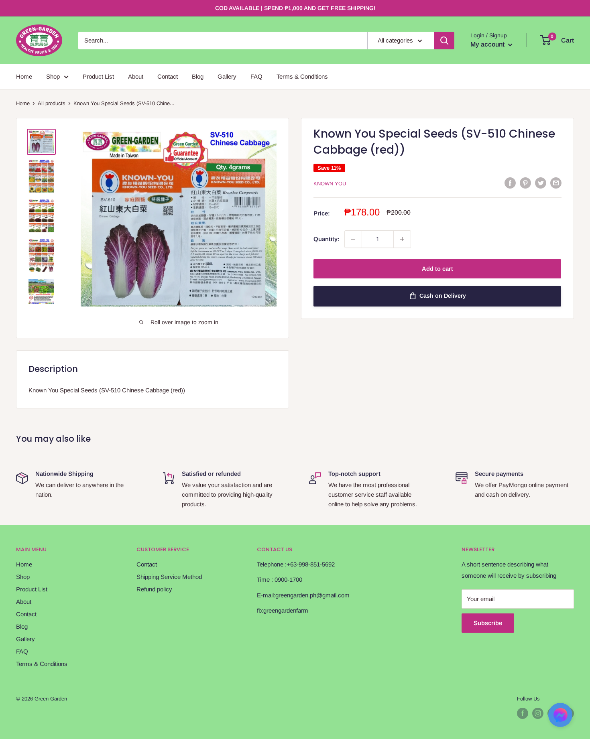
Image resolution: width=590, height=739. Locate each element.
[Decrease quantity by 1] (353, 239)
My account (488, 44)
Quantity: (326, 239)
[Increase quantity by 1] (402, 239)
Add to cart (437, 268)
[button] (560, 717)
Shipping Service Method (169, 576)
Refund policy (154, 589)
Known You (329, 184)
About (135, 76)
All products (51, 103)
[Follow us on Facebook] (522, 713)
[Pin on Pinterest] (525, 183)
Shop (53, 76)
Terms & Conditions (302, 76)
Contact (167, 76)
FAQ (256, 76)
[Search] (444, 40)
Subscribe (488, 622)
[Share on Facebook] (510, 183)
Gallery (227, 76)
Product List (98, 76)
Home (24, 76)
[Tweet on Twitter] (540, 183)
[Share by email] (556, 183)
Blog (197, 76)
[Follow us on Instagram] (537, 713)
